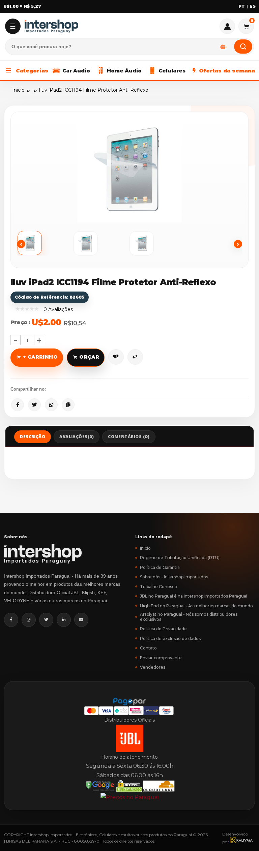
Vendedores (152, 667)
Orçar (89, 357)
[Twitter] (46, 620)
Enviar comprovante (161, 657)
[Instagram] (29, 620)
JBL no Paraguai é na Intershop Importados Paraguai (193, 596)
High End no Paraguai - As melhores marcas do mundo (196, 605)
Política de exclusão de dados (170, 638)
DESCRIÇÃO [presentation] (32, 436)
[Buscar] (243, 46)
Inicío (18, 90)
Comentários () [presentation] (129, 436)
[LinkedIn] (64, 620)
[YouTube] (81, 620)
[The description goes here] (46, 243)
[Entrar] (227, 26)
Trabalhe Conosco (158, 586)
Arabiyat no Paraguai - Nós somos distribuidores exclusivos (188, 617)
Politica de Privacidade (163, 628)
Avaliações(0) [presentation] (76, 436)
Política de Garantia (160, 567)
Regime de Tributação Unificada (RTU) (180, 557)
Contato (148, 647)
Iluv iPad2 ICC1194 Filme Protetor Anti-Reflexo (93, 90)
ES (253, 6)
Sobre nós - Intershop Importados (174, 576)
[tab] (32, 436)
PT (241, 6)
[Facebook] (11, 620)
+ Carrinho (40, 357)
